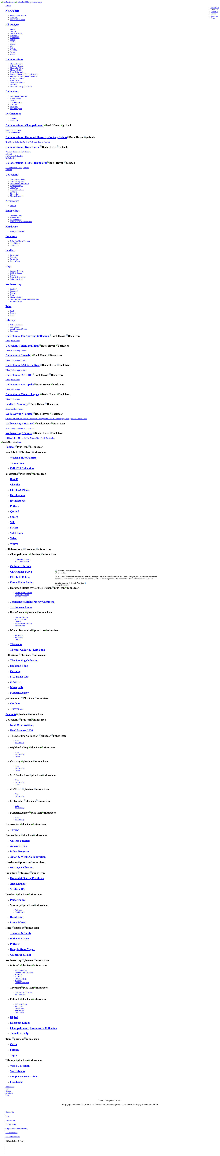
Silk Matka (18, 168)
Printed (13, 293)
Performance (13, 113)
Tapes (12, 315)
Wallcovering (13, 284)
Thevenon (13, 84)
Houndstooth (14, 38)
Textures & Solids (16, 271)
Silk (11, 46)
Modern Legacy (16, 109)
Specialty (14, 257)
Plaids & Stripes (16, 273)
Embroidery (13, 210)
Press (213, 18)
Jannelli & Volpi (16, 301)
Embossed (9, 409)
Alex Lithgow (15, 243)
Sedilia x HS (14, 245)
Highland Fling (15, 98)
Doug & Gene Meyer (18, 277)
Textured (14, 291)
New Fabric (12, 10)
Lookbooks (14, 331)
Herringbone (14, 36)
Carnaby (13, 100)
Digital (12, 295)
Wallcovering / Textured (20, 423)
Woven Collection (12, 152)
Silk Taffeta (10, 168)
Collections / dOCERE (19, 374)
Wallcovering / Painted (19, 413)
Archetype (41, 419)
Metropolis (14, 107)
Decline (65, 585)
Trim (8, 306)
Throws (13, 206)
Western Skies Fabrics (18, 16)
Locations (214, 16)
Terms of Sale (10, 1120)
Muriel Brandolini (17, 82)
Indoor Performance (13, 132)
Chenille (13, 31)
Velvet (12, 52)
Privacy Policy (11, 1124)
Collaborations (14, 59)
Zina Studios (50, 438)
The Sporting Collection (19, 96)
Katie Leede (15, 80)
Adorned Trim (15, 218)
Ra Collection (10, 158)
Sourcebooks (14, 327)
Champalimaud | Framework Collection (24, 299)
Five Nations (31, 438)
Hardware (12, 226)
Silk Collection (29, 428)
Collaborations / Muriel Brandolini (26, 162)
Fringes (12, 313)
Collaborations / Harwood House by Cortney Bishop (36, 137)
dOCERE (13, 105)
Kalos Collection (44, 142)
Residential (14, 259)
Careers (213, 14)
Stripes (12, 48)
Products (9, 170)
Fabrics (8, 6)
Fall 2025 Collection (17, 20)
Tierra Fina (14, 18)
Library (10, 320)
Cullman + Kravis (16, 66)
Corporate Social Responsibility (17, 1129)
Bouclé (12, 29)
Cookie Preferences (13, 1137)
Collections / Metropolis (20, 384)
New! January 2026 (17, 182)
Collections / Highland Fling (22, 345)
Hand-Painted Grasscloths (27, 419)
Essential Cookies (61, 583)
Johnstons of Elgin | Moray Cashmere (23, 76)
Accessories (12, 200)
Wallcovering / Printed (19, 433)
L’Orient (9, 154)
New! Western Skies (17, 179)
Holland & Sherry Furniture (20, 241)
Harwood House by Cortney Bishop (24, 74)
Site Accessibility (12, 1133)
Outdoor (13, 118)
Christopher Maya (16, 68)
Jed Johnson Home (17, 78)
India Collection (25, 152)
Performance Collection (14, 156)
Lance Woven (15, 261)
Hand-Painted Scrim (79, 419)
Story (7, 1089)
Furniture (11, 236)
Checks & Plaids (16, 34)
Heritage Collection (17, 231)
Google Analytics (77, 583)
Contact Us (10, 1112)
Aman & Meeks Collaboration (21, 222)
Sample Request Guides (18, 329)
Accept (58, 585)
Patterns (13, 275)
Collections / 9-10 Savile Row (23, 365)
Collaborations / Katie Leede (22, 146)
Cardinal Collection (30, 142)
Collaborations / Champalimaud (24, 125)
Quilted (12, 42)
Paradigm (68, 419)
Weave (12, 54)
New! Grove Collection (14, 142)
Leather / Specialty (17, 404)
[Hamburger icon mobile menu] (8, 2)
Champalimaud (16, 64)
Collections (12, 91)
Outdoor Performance (13, 130)
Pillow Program (15, 220)
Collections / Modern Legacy (22, 394)
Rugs (8, 266)
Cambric (26, 168)
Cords (12, 311)
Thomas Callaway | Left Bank (21, 87)
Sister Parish (40, 438)
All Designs (12, 24)
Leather (10, 250)
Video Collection (16, 325)
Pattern (12, 40)
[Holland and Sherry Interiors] (28, 2)
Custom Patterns (16, 215)
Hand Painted (18, 409)
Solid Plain (14, 50)
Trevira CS (14, 120)
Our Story (214, 12)
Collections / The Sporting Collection (27, 335)
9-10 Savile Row (16, 102)
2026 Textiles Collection (14, 428)
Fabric (8, 341)
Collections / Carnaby (18, 355)
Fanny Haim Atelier (17, 72)
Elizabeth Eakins (16, 70)
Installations (214, 8)
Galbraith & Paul (16, 279)
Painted (13, 289)
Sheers (12, 44)
